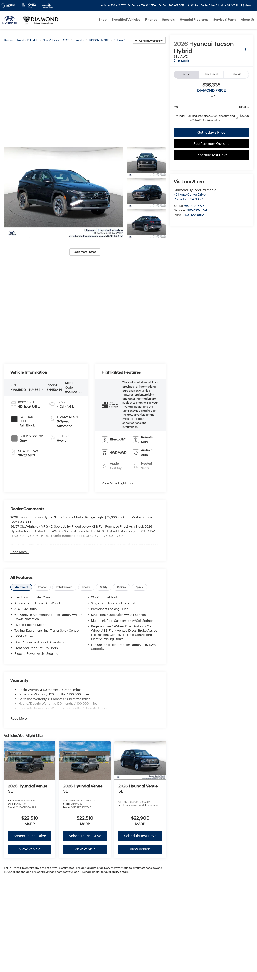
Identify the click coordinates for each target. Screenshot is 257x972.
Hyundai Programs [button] (194, 20)
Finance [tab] (211, 74)
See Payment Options (211, 143)
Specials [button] (168, 20)
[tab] (21, 587)
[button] (63, 192)
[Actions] (245, 49)
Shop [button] (103, 20)
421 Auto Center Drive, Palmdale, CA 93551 (214, 5)
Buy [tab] (186, 74)
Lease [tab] (236, 74)
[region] (211, 113)
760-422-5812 (193, 215)
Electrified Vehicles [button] (125, 20)
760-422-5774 (196, 210)
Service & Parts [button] (224, 20)
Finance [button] (151, 20)
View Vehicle (29, 849)
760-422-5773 (194, 206)
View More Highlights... (119, 483)
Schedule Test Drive (211, 155)
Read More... (19, 552)
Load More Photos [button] (85, 252)
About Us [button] (248, 20)
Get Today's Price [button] (211, 132)
